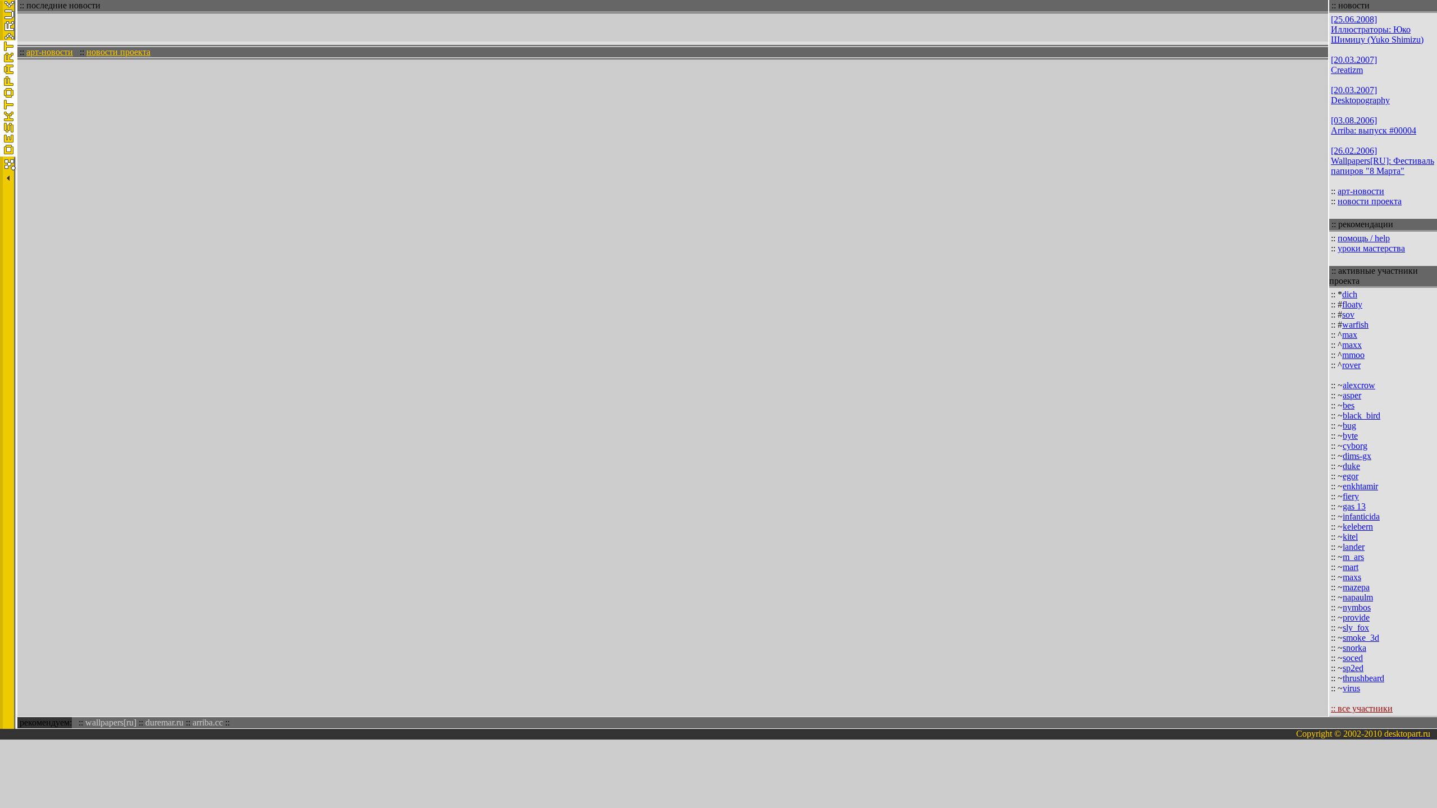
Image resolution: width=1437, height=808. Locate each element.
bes (1348, 405)
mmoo (1353, 355)
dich (1349, 294)
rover (1351, 365)
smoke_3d (1361, 637)
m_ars (1353, 557)
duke (1351, 466)
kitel (1350, 536)
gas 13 (1354, 506)
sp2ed (1353, 668)
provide (1356, 617)
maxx (1352, 345)
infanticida (1361, 516)
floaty (1352, 304)
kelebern (1358, 526)
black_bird (1361, 415)
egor (1350, 476)
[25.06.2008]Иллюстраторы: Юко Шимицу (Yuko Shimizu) (1377, 29)
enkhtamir (1360, 486)
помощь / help (1364, 238)
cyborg (1355, 446)
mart (1350, 567)
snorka (1354, 648)
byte (1350, 435)
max (1349, 334)
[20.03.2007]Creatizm (1354, 65)
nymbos (1357, 607)
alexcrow (1359, 385)
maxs (1352, 577)
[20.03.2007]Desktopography (1360, 95)
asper (1352, 395)
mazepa (1356, 587)
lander (1354, 547)
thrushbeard (1363, 678)
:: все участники (1362, 708)
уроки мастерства (1371, 248)
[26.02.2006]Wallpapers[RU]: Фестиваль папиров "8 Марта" (1382, 161)
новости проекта (118, 52)
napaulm (1358, 597)
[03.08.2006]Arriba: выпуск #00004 (1373, 125)
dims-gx (1357, 456)
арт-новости (49, 52)
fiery (1351, 496)
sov (1348, 314)
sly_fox (1356, 627)
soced (1353, 658)
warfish (1355, 324)
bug (1349, 425)
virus (1351, 688)
